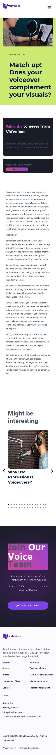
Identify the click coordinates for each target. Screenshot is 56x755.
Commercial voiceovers (41, 674)
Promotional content (40, 687)
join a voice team (28, 605)
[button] (8, 504)
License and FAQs (11, 681)
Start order (7, 703)
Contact (6, 687)
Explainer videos (38, 668)
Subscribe (17, 169)
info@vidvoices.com (12, 712)
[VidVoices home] (14, 636)
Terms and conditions (29, 748)
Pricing (5, 674)
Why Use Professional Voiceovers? (20, 477)
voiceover (18, 192)
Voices (5, 668)
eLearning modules (39, 681)
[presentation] (4, 470)
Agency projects (10, 707)
